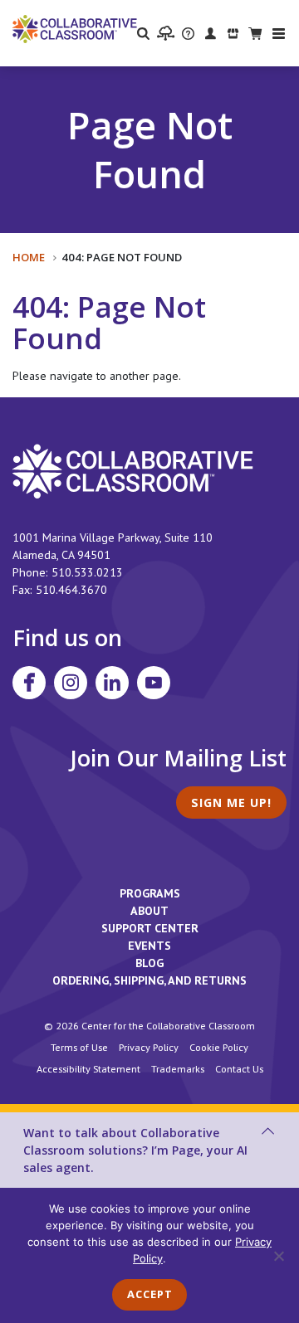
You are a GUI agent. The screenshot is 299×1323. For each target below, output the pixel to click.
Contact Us (239, 1068)
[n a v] (278, 33)
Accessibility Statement (88, 1068)
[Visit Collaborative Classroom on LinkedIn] (112, 682)
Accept (150, 1294)
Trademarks (177, 1068)
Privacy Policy (149, 1046)
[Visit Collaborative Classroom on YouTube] (153, 682)
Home (28, 257)
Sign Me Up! (231, 802)
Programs (150, 893)
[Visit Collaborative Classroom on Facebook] (29, 682)
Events (149, 945)
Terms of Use (79, 1046)
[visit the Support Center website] (188, 33)
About (149, 910)
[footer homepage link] (132, 470)
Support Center (150, 928)
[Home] (74, 28)
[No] (278, 1256)
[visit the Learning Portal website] (165, 33)
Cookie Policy (218, 1046)
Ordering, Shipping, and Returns (149, 980)
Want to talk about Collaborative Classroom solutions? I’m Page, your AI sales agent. (135, 1150)
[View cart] (255, 33)
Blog (149, 963)
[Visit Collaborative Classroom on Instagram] (70, 682)
